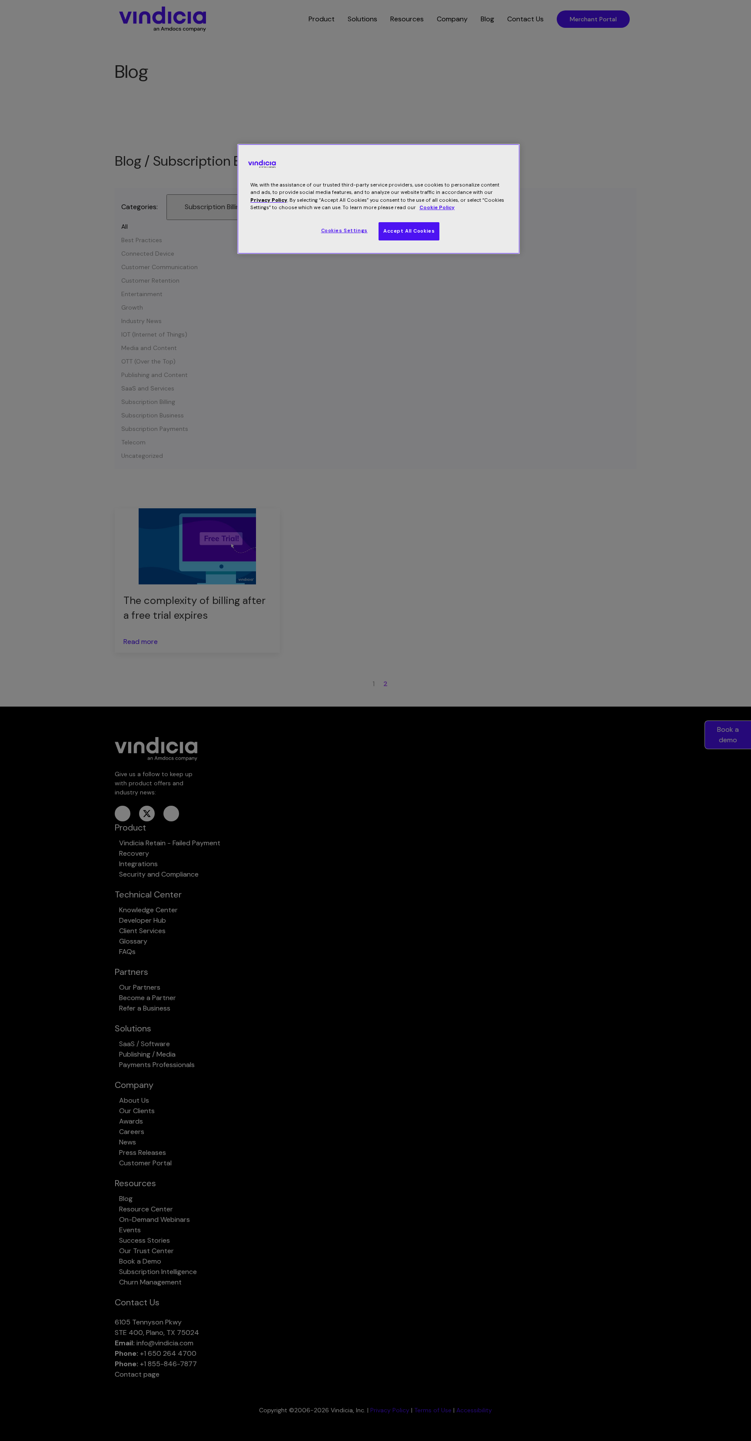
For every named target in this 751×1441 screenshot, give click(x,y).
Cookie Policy (437, 207)
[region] (378, 199)
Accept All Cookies (409, 231)
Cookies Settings (344, 230)
